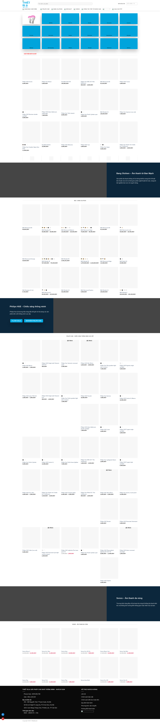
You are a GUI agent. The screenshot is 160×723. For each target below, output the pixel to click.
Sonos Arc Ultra (46, 651)
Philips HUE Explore (105, 580)
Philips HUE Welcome (67, 144)
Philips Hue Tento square (67, 113)
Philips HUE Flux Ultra (28, 492)
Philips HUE (46, 9)
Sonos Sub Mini (124, 651)
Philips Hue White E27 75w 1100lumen (88, 493)
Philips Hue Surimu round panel (128, 492)
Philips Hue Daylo (105, 147)
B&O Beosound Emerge (28, 259)
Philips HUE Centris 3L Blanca (128, 398)
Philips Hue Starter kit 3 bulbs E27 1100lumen (49, 493)
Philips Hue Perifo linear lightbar (69, 462)
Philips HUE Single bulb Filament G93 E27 (50, 363)
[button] (131, 3)
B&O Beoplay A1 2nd (27, 290)
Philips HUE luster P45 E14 (29, 396)
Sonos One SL (123, 680)
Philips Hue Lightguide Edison (108, 460)
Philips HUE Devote (105, 521)
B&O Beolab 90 (65, 259)
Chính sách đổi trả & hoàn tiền (90, 700)
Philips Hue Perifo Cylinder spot (89, 114)
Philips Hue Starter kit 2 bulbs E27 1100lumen (127, 145)
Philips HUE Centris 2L (48, 462)
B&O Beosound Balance (67, 230)
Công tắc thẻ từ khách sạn (92, 9)
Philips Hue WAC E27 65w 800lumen (88, 82)
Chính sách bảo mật (87, 697)
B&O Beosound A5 (105, 81)
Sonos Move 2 (26, 651)
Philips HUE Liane (105, 429)
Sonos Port (45, 680)
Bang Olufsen (58, 9)
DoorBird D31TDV (66, 81)
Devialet (69, 9)
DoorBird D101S (46, 144)
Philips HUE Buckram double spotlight (30, 115)
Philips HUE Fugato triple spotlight (126, 463)
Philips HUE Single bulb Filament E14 (50, 396)
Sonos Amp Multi (85, 680)
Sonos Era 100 (104, 680)
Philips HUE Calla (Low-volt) (29, 550)
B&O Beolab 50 (85, 261)
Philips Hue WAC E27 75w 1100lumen (88, 460)
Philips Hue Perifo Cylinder (29, 462)
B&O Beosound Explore (87, 290)
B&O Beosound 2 (46, 292)
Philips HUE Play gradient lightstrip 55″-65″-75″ (107, 551)
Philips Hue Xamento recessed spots (69, 363)
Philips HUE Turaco (125, 81)
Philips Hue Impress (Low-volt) (128, 112)
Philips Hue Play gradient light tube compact (108, 366)
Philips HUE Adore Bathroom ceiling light (49, 112)
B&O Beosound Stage (86, 230)
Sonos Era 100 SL (85, 651)
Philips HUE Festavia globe (68, 492)
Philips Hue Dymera (105, 396)
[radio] (23, 112)
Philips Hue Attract (46, 81)
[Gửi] (91, 3)
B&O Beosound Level (125, 230)
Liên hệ (83, 694)
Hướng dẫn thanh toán (88, 708)
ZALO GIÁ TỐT (118, 9)
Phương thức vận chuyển (88, 705)
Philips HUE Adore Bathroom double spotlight (88, 427)
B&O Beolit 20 (123, 261)
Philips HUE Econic (27, 81)
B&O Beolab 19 (104, 112)
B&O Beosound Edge (106, 261)
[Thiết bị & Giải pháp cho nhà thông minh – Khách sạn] (28, 3)
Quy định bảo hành (86, 703)
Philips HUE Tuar (85, 144)
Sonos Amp (64, 651)
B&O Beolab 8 (123, 292)
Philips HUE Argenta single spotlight (127, 366)
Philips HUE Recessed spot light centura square (50, 553)
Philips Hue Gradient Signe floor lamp (30, 147)
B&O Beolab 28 (46, 261)
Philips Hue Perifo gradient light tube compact (69, 399)
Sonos (78, 9)
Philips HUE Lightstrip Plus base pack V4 (69, 551)
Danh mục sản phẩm (31, 9)
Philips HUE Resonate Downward (128, 521)
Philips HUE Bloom (27, 365)
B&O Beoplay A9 (46, 230)
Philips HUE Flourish (86, 396)
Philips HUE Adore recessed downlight (127, 551)
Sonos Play (64, 680)
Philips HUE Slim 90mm (87, 363)
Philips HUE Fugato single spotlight (126, 430)
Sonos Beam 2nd (104, 651)
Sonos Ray (25, 680)
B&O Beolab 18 (65, 290)
